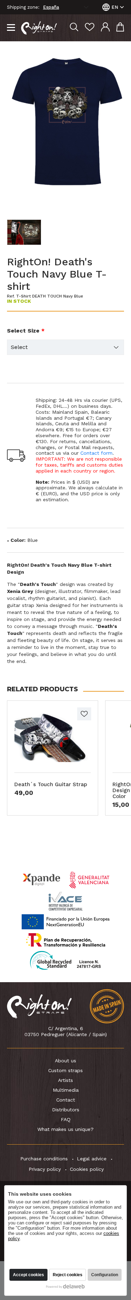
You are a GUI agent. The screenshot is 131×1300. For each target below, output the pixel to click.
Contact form (96, 453)
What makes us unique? (65, 1129)
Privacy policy (45, 1169)
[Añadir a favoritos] (84, 713)
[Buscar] (74, 28)
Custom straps (65, 1070)
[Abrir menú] (11, 28)
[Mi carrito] (120, 27)
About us (65, 1060)
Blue (32, 540)
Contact (65, 1100)
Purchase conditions (44, 1158)
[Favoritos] (89, 28)
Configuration (104, 1274)
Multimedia (66, 1090)
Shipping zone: (23, 7)
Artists (65, 1080)
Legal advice (92, 1158)
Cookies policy (87, 1169)
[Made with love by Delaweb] (65, 1286)
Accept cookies (28, 1274)
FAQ (66, 1119)
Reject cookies (67, 1274)
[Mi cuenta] (105, 27)
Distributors (65, 1109)
